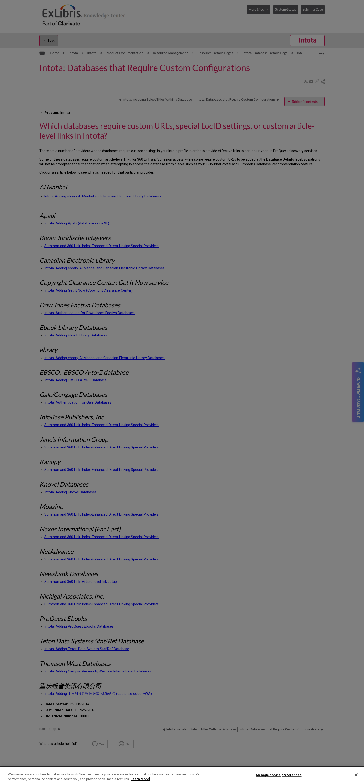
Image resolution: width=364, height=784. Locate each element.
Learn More (140, 779)
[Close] (356, 774)
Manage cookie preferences (278, 775)
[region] (182, 775)
